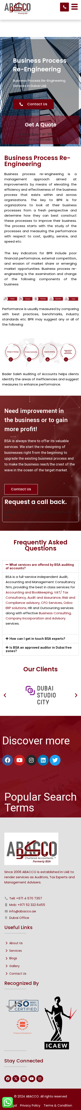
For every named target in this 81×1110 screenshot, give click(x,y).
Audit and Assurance (44, 597)
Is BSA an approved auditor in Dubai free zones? (39, 649)
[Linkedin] (43, 760)
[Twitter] (55, 760)
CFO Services (51, 602)
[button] (40, 566)
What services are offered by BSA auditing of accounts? (40, 566)
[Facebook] (7, 760)
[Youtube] (19, 760)
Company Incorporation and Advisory (35, 618)
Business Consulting (55, 613)
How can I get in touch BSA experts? (37, 639)
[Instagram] (31, 760)
